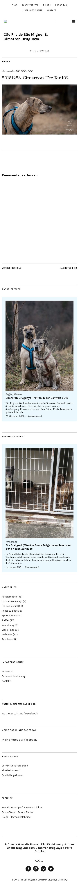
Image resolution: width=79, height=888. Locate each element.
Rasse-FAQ (61, 5)
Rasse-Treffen (30, 5)
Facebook (28, 871)
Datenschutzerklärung (13, 676)
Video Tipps (8, 629)
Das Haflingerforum (12, 775)
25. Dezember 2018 (11, 71)
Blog (14, 5)
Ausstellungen (9, 596)
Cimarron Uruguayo (12, 601)
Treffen (9, 394)
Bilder (47, 5)
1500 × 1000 (27, 71)
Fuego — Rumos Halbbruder (16, 817)
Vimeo (43, 871)
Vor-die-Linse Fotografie (15, 765)
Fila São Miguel (10, 606)
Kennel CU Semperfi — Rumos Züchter (22, 807)
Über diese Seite (32, 10)
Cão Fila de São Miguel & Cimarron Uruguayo (26, 36)
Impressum (8, 671)
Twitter (51, 871)
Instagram (36, 871)
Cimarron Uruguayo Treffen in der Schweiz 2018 (37, 398)
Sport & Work (9, 615)
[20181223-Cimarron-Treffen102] (39, 133)
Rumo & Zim (9, 610)
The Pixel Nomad (10, 770)
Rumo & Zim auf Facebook (19, 704)
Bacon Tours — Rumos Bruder (17, 812)
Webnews (17, 394)
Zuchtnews (8, 639)
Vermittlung (11, 541)
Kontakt (51, 10)
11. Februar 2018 (13, 567)
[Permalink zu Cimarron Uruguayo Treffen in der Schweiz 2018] (39, 346)
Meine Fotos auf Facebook (19, 730)
